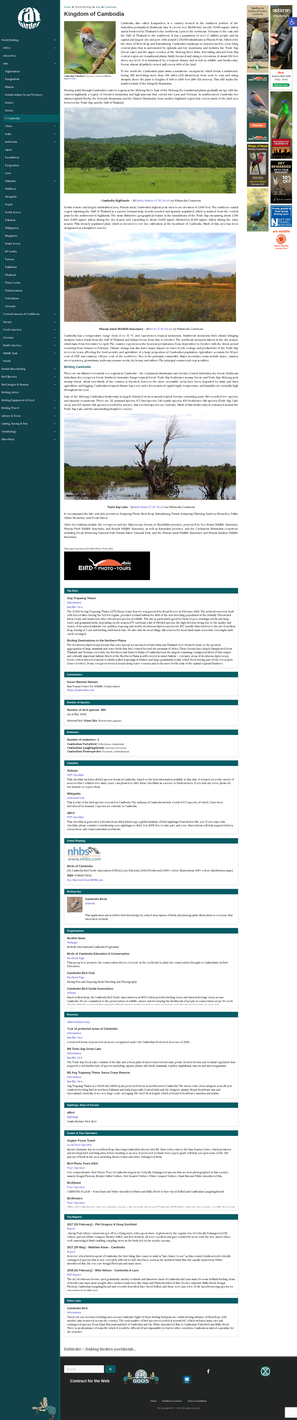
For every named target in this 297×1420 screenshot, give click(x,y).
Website (72, 78)
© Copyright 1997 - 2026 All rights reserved (179, 1408)
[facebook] (208, 1371)
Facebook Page (76, 958)
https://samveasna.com (80, 690)
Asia (98, 7)
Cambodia (110, 7)
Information (74, 602)
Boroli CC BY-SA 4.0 (160, 329)
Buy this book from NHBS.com (85, 880)
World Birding (83, 7)
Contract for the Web (89, 1381)
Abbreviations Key (78, 1022)
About (153, 1401)
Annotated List (76, 797)
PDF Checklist (75, 775)
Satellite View (75, 607)
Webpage (72, 942)
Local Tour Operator (79, 1144)
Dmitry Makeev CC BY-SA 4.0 (152, 200)
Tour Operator (76, 1167)
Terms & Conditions (197, 1401)
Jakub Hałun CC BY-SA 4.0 (148, 507)
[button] (292, 22)
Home (67, 7)
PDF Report (74, 1274)
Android (90, 903)
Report (71, 1228)
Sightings (72, 1117)
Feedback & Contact (172, 1401)
